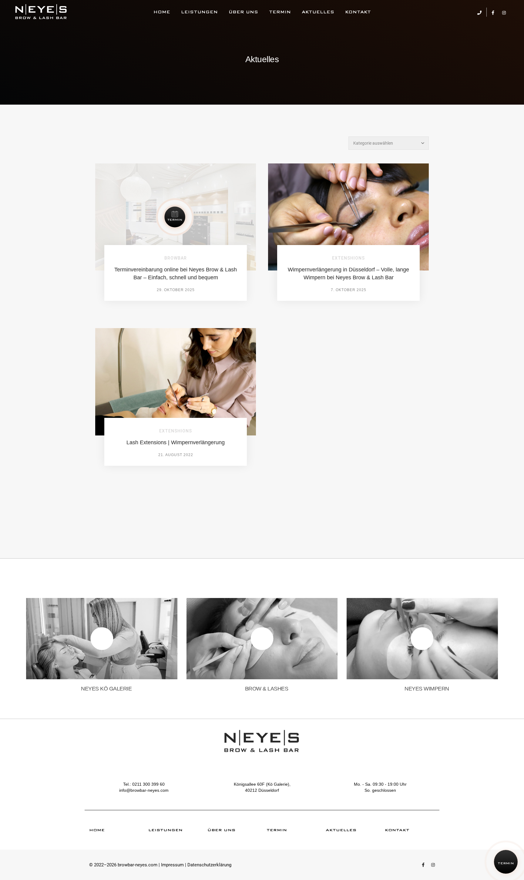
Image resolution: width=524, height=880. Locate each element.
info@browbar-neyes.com (144, 790)
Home (161, 12)
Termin (280, 12)
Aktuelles (318, 12)
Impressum (172, 865)
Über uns (243, 12)
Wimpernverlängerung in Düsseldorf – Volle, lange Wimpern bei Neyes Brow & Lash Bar (348, 273)
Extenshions (348, 258)
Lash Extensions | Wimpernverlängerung (175, 442)
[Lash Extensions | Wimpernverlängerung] (175, 381)
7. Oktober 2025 (348, 290)
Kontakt (358, 12)
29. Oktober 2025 (176, 290)
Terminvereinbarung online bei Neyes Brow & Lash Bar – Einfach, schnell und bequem (175, 273)
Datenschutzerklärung (209, 865)
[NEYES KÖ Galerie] (41, 12)
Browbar (175, 258)
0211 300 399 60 (148, 784)
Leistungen (199, 12)
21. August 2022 (175, 455)
